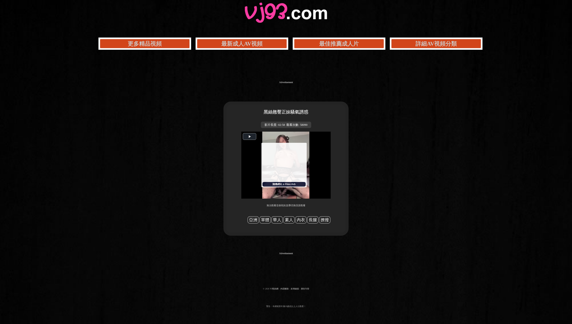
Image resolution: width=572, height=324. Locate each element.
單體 (265, 220)
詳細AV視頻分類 (436, 43)
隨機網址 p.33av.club (284, 184)
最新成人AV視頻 (242, 43)
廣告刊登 (305, 289)
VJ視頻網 (274, 289)
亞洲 (253, 220)
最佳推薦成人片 (339, 43)
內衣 (301, 220)
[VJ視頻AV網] (286, 19)
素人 (289, 220)
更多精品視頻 (145, 43)
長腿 (313, 220)
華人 (277, 220)
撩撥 (325, 220)
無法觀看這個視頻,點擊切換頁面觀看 (286, 205)
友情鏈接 (295, 289)
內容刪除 (284, 289)
